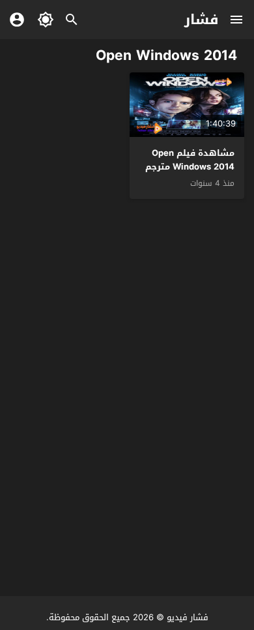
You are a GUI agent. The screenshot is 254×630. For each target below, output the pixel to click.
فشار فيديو (187, 617)
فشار (201, 20)
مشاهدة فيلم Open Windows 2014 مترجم (189, 160)
